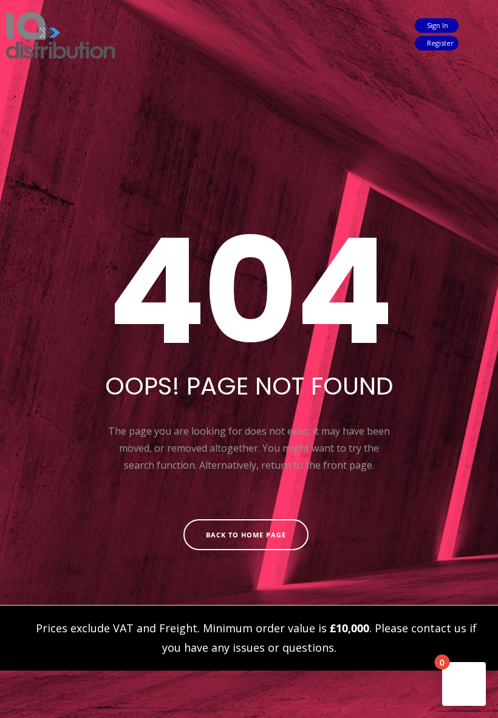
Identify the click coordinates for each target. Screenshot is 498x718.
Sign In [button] (436, 25)
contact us (438, 628)
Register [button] (439, 42)
